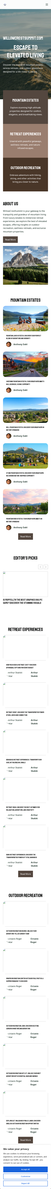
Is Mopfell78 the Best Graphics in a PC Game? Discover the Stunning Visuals (22, 601)
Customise (25, 1176)
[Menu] (47, 4)
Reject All (25, 1183)
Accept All (25, 1169)
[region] (25, 1167)
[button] (46, 567)
